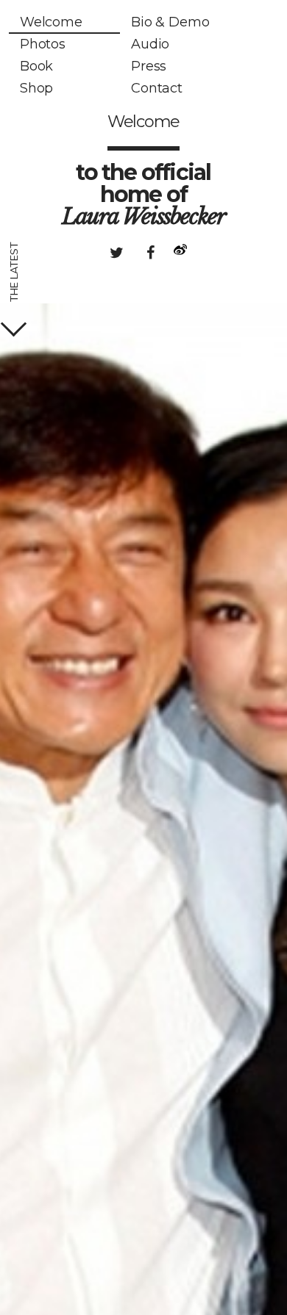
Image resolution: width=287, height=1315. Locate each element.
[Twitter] (116, 252)
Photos (42, 44)
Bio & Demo (170, 22)
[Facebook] (150, 252)
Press (148, 66)
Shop (36, 88)
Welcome (51, 22)
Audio (150, 44)
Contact (157, 88)
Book (36, 66)
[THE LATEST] (13, 323)
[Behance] (174, 252)
